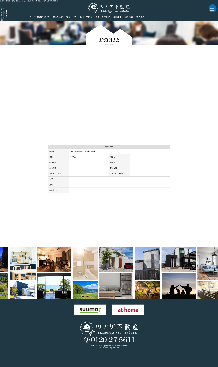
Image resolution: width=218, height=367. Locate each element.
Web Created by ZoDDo (109, 348)
